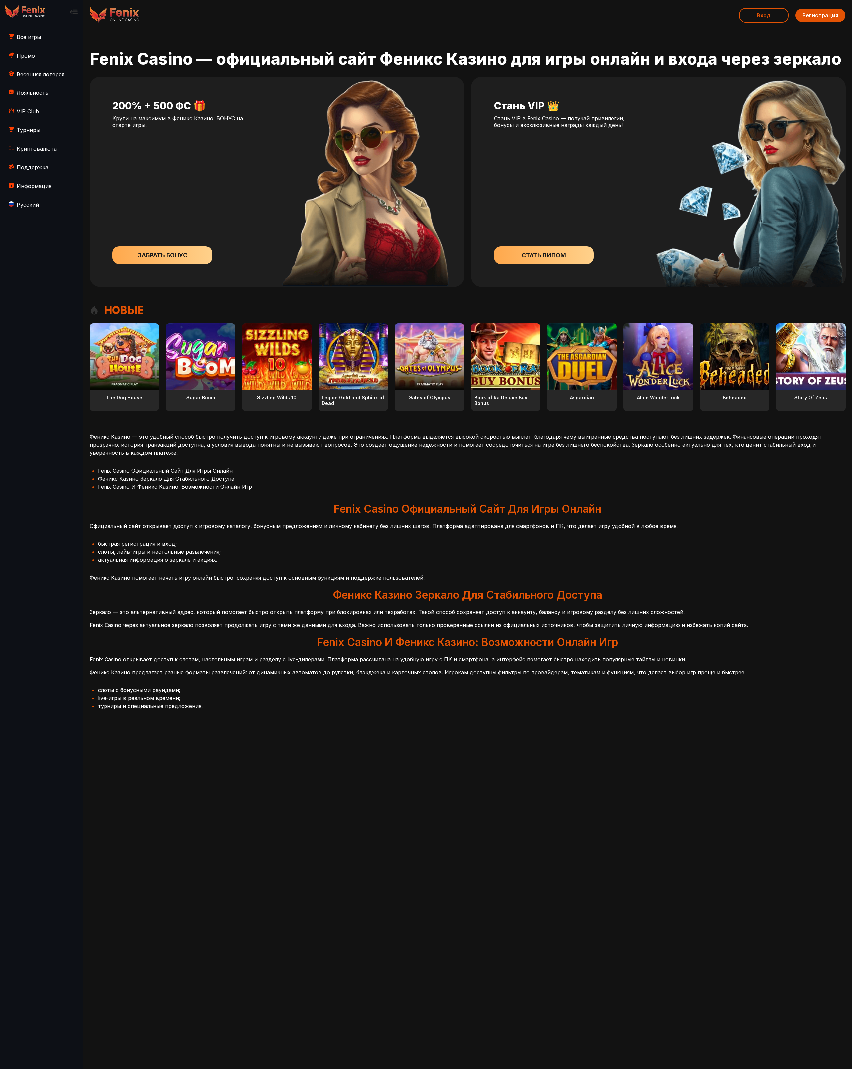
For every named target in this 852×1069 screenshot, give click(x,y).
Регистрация (820, 15)
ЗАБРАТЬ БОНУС (162, 255)
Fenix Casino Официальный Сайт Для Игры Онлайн (165, 470)
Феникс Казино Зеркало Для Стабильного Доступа (166, 478)
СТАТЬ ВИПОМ (544, 255)
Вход (764, 15)
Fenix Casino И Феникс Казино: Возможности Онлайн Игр (175, 486)
